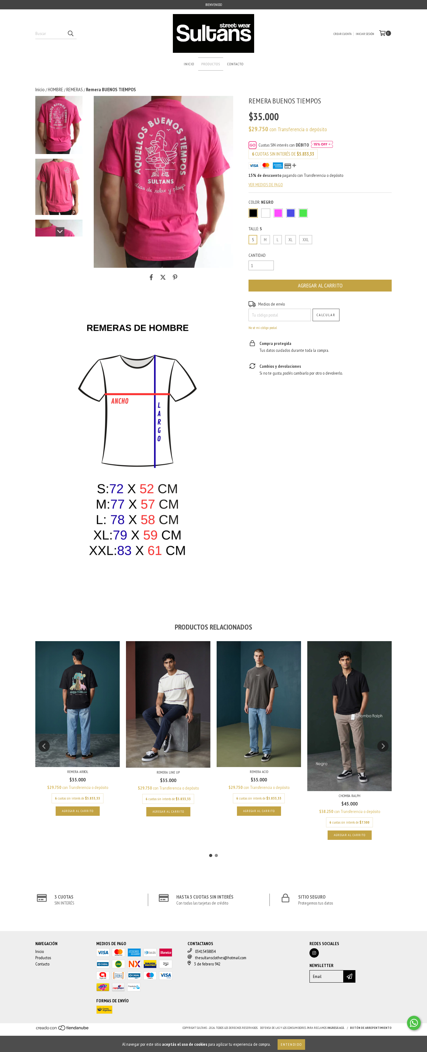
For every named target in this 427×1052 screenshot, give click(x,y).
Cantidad (257, 255)
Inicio (189, 64)
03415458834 (205, 951)
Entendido (291, 1044)
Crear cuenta (343, 34)
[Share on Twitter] (163, 277)
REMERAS (74, 89)
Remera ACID (259, 771)
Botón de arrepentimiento (371, 1028)
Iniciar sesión (365, 34)
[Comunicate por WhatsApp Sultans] (414, 1023)
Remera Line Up (168, 772)
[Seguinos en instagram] (314, 953)
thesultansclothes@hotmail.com (220, 957)
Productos (210, 64)
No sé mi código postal (263, 327)
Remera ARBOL (77, 771)
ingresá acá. (336, 1028)
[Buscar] (70, 33)
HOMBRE (55, 89)
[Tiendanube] (62, 1030)
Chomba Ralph (349, 795)
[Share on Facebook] (151, 277)
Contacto (235, 64)
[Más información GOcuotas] (322, 145)
